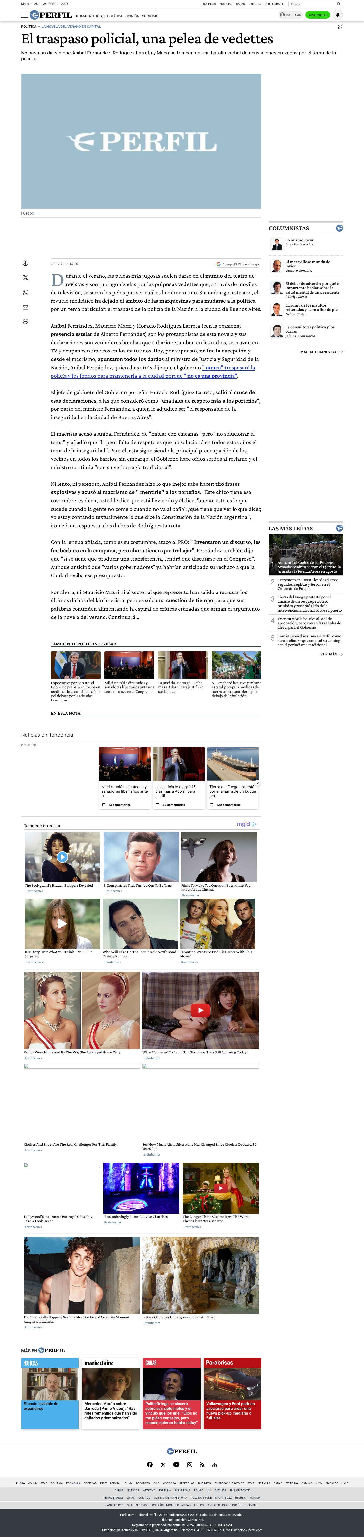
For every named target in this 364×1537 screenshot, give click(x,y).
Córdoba (169, 1483)
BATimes (220, 1490)
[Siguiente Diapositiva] (257, 782)
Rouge (198, 1490)
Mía (208, 1490)
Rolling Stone (201, 1497)
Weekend (149, 1490)
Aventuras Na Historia (170, 1497)
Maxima (255, 1497)
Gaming (306, 1483)
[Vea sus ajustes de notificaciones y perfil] (338, 15)
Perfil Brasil (274, 4)
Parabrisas (182, 1490)
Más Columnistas (319, 352)
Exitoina (292, 1483)
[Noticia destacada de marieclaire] (111, 1364)
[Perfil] (51, 1350)
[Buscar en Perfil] (338, 4)
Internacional (110, 1483)
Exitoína (255, 4)
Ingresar (293, 15)
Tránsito (252, 1505)
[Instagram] (189, 1465)
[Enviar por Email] (25, 307)
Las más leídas (291, 528)
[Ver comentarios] (339, 27)
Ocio (156, 1483)
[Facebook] (150, 1465)
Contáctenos (162, 1505)
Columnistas (289, 228)
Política (114, 16)
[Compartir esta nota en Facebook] (25, 262)
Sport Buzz (223, 1497)
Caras (240, 4)
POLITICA (28, 27)
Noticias (226, 4)
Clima (129, 1483)
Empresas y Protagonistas (234, 1483)
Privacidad (183, 1505)
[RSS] (202, 1465)
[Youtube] (176, 1465)
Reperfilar (187, 1483)
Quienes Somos (138, 1505)
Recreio (240, 1497)
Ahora (20, 1483)
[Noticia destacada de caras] (172, 1364)
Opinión (132, 16)
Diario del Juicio (337, 1483)
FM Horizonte (240, 1490)
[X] (162, 1465)
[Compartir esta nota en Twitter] (25, 277)
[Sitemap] (214, 1465)
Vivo (319, 1483)
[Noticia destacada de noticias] (50, 1364)
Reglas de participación (224, 1505)
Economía (73, 1483)
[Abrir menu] (24, 15)
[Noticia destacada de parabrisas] (232, 1364)
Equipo (199, 1505)
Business (209, 4)
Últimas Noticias (89, 16)
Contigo (144, 1497)
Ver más (329, 654)
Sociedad (150, 16)
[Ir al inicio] (51, 15)
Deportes (143, 1483)
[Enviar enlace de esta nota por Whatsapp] (25, 292)
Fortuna (164, 1490)
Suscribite (318, 15)
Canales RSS (114, 1505)
